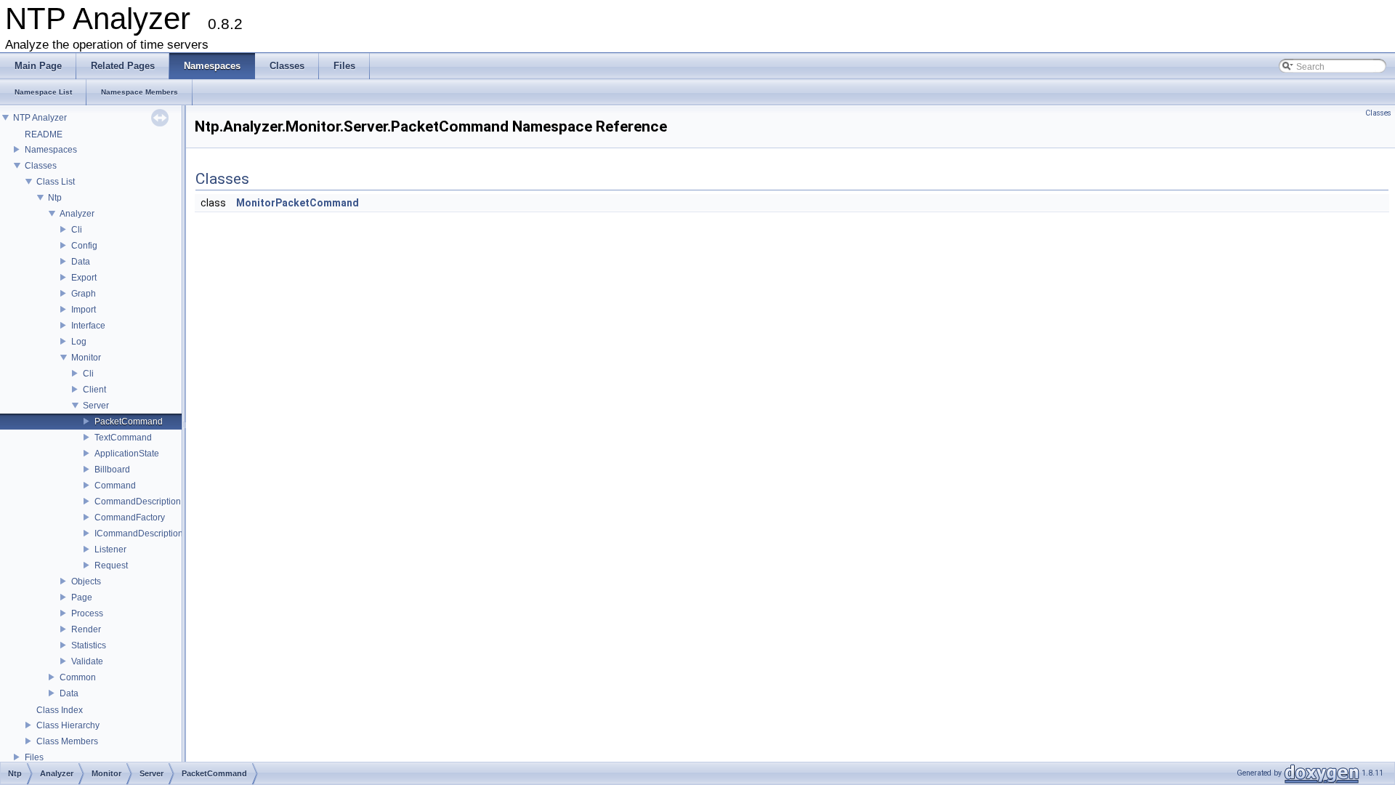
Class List (55, 182)
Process (87, 613)
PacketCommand (128, 421)
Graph (83, 294)
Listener (110, 549)
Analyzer (77, 214)
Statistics (88, 645)
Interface (88, 326)
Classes (41, 166)
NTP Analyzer (40, 118)
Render (86, 629)
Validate (87, 661)
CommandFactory (129, 517)
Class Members (67, 741)
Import (83, 310)
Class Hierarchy (68, 725)
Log (78, 342)
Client (94, 390)
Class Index (59, 710)
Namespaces (51, 150)
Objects (86, 581)
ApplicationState (126, 453)
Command (115, 485)
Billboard (112, 469)
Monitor (86, 358)
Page (81, 597)
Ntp (55, 198)
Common (78, 677)
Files (34, 757)
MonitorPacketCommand (297, 203)
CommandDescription (137, 501)
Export (84, 278)
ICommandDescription (138, 533)
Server (96, 405)
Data (80, 262)
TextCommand (123, 437)
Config (84, 246)
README (43, 134)
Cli (76, 230)
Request (111, 565)
